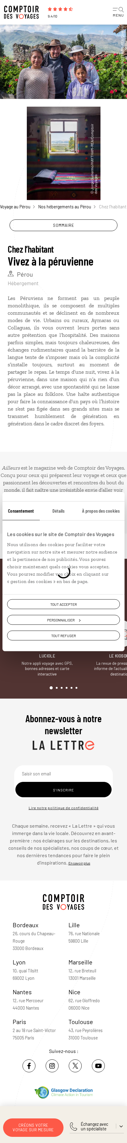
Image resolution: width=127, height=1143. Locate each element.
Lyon (19, 962)
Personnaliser (61, 619)
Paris (19, 1021)
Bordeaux (26, 924)
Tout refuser (63, 635)
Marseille (80, 962)
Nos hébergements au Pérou (64, 206)
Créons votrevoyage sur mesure (33, 1127)
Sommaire (63, 225)
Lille (74, 924)
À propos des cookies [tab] (101, 510)
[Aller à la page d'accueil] (23, 12)
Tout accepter (63, 604)
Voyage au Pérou (15, 206)
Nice (74, 991)
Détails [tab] (58, 510)
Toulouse (80, 1021)
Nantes (22, 991)
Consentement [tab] (21, 510)
